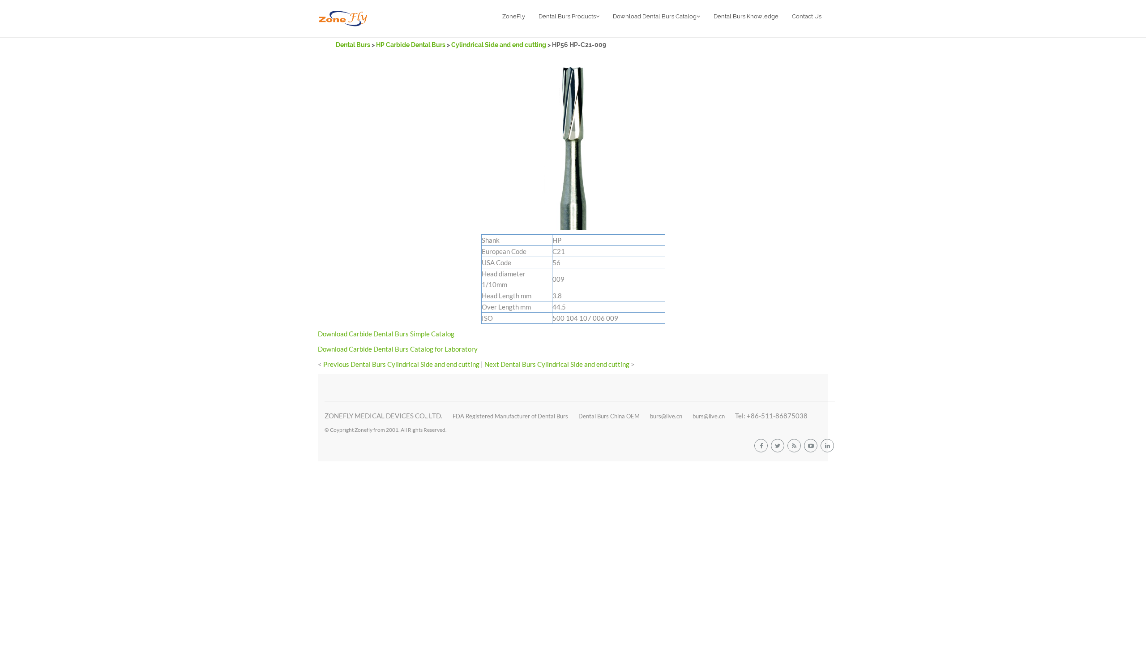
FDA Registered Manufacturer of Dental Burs (510, 416)
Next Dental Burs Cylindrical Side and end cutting (556, 364)
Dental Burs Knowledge (746, 16)
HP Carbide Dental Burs (410, 44)
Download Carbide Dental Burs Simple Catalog (386, 334)
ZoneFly (513, 16)
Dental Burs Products (567, 16)
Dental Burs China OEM (609, 416)
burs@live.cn (666, 416)
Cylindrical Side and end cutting (499, 44)
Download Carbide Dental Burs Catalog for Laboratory (398, 349)
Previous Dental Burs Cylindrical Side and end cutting (401, 364)
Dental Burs (354, 44)
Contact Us (806, 16)
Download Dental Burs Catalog (655, 16)
